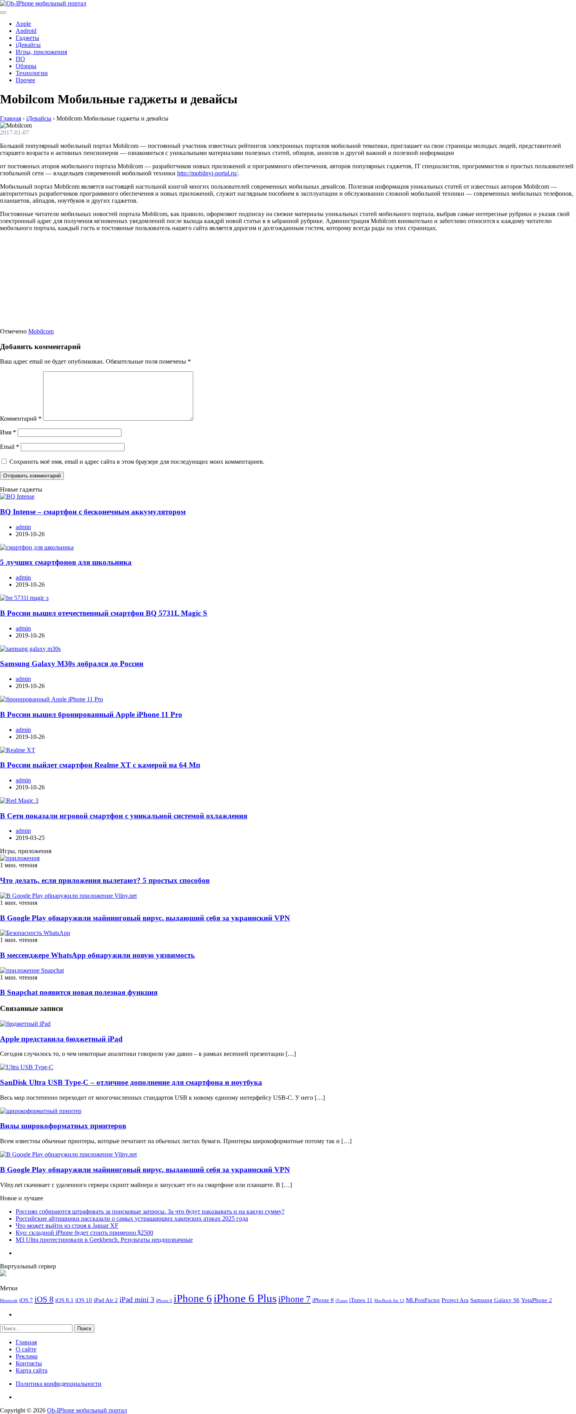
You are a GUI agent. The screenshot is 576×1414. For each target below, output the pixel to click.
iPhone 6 (193, 1298)
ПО (20, 59)
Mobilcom (41, 331)
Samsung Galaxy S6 (495, 1300)
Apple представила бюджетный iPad (61, 1039)
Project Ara (455, 1300)
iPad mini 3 (137, 1299)
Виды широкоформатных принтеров (63, 1126)
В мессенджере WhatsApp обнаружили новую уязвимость (97, 955)
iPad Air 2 (106, 1300)
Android (26, 30)
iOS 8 (44, 1299)
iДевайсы (28, 44)
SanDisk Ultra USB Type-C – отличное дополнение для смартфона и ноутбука (131, 1082)
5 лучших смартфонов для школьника (66, 562)
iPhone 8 (323, 1300)
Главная (26, 1342)
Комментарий (21, 418)
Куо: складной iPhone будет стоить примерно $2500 (84, 1232)
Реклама (27, 1356)
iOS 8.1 (64, 1300)
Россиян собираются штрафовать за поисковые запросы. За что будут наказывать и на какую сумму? (150, 1211)
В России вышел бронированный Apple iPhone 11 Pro (91, 714)
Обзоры (26, 66)
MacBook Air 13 (389, 1301)
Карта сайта (31, 1370)
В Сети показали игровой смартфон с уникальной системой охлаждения (123, 816)
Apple (23, 23)
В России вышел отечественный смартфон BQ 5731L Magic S (103, 613)
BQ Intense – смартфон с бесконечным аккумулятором (93, 512)
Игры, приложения (41, 52)
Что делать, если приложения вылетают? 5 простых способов (105, 880)
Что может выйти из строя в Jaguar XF (67, 1225)
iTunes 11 (361, 1300)
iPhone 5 (164, 1301)
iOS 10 (83, 1300)
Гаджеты (27, 37)
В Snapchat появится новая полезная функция (79, 992)
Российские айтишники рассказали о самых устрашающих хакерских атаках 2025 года (132, 1218)
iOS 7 (26, 1300)
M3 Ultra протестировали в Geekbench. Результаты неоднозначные (104, 1239)
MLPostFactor (423, 1300)
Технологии (32, 73)
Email (9, 446)
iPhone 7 (294, 1299)
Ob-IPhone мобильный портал (87, 1410)
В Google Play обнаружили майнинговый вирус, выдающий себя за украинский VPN (145, 918)
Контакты (29, 1363)
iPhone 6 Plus (245, 1298)
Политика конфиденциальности (58, 1383)
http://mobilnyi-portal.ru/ (207, 173)
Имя (8, 432)
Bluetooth (9, 1301)
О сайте (26, 1349)
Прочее (25, 80)
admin (23, 527)
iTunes (341, 1301)
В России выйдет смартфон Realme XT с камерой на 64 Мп (100, 765)
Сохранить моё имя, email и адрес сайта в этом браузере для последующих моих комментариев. (136, 461)
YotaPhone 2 (536, 1300)
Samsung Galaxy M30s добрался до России (71, 663)
